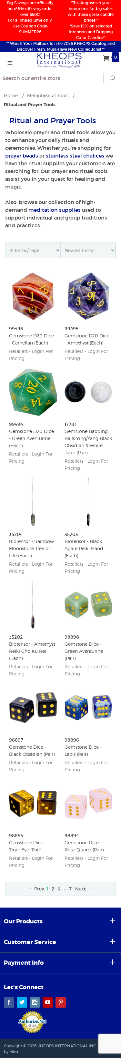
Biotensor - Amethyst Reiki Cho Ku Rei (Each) (32, 651)
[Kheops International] (60, 59)
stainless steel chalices (75, 155)
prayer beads (21, 155)
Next (81, 889)
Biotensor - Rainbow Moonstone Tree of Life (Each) (31, 548)
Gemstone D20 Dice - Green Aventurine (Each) (31, 438)
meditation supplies (54, 210)
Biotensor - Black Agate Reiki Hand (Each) (84, 548)
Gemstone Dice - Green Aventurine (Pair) (84, 651)
